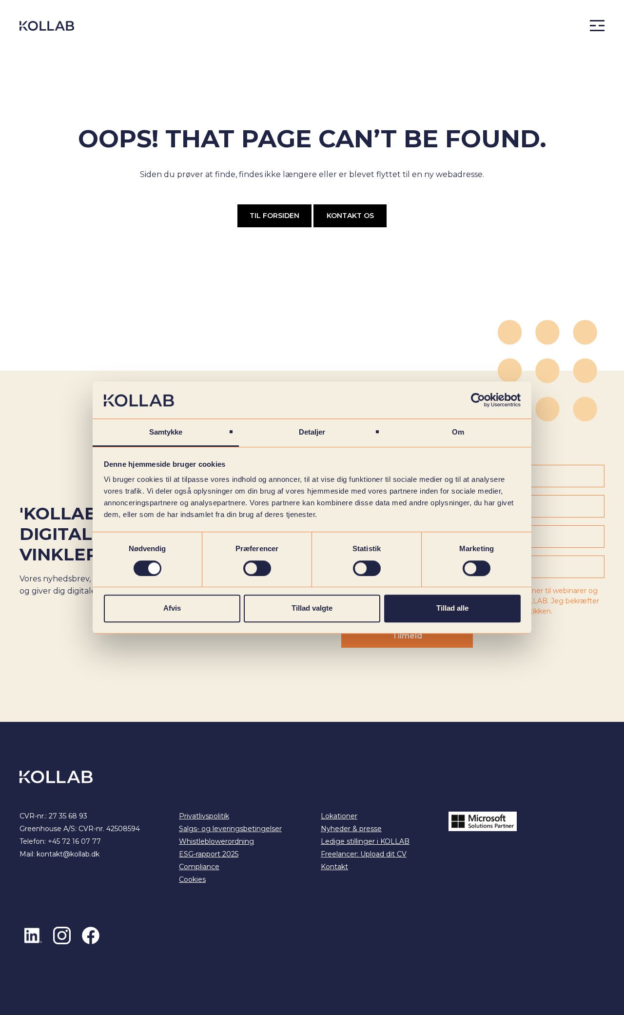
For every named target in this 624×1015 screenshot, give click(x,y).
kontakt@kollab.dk (68, 854)
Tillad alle (452, 608)
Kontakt (334, 866)
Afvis (172, 608)
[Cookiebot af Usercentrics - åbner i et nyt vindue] (478, 400)
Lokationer (339, 816)
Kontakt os (350, 215)
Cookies (192, 879)
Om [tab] (458, 432)
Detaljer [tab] (312, 432)
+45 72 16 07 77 (74, 841)
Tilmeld (407, 635)
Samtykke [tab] (166, 432)
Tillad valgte (312, 608)
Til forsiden (274, 215)
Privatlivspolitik (204, 816)
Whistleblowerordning (216, 841)
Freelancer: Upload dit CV (364, 854)
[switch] (257, 568)
